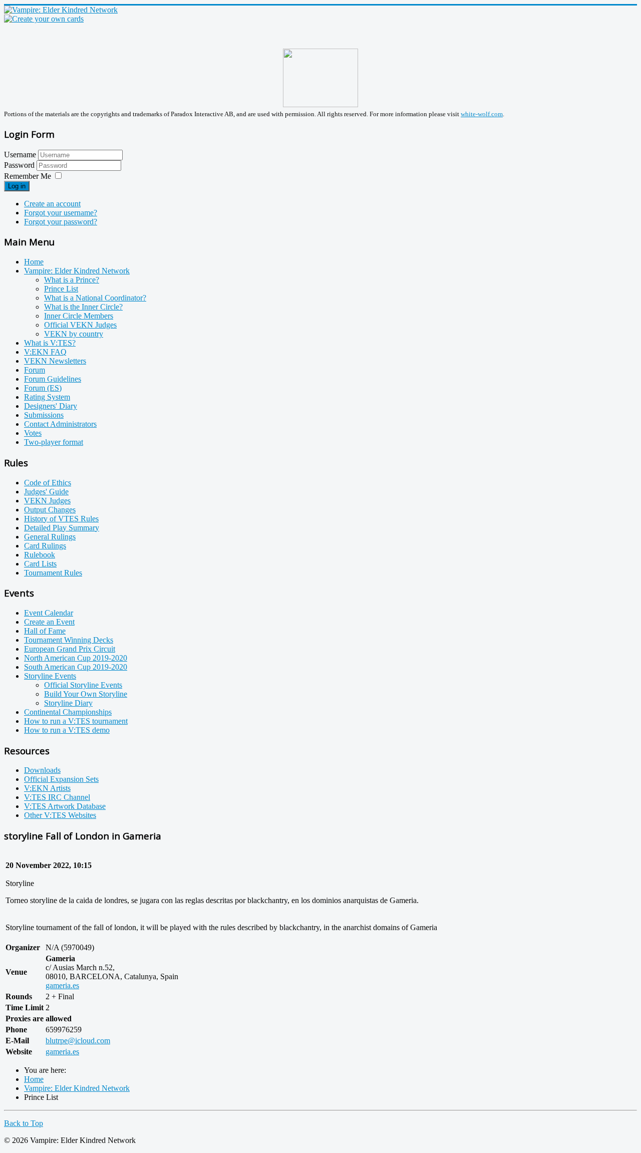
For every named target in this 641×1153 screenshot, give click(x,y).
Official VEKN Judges (80, 325)
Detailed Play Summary (61, 527)
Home (34, 261)
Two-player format (53, 442)
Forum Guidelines (52, 379)
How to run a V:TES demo (67, 730)
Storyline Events (50, 676)
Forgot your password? (60, 221)
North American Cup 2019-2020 (75, 658)
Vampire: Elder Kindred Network (77, 270)
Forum (34, 370)
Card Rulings (45, 545)
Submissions (44, 415)
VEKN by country (73, 334)
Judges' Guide (46, 491)
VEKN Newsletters (55, 361)
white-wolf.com (482, 114)
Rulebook (39, 554)
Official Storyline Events (83, 685)
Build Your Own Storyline (85, 694)
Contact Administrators (60, 424)
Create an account (52, 203)
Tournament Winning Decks (68, 640)
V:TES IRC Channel (57, 797)
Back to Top (23, 1123)
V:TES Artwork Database (65, 806)
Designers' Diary (50, 406)
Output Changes (50, 509)
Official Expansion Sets (61, 779)
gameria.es (62, 985)
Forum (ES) (43, 388)
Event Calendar (48, 613)
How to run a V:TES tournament (76, 721)
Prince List (61, 288)
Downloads (42, 770)
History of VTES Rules (61, 518)
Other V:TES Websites (60, 815)
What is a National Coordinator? (95, 298)
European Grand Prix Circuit (69, 649)
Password (20, 165)
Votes (33, 433)
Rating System (47, 397)
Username (20, 154)
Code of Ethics (47, 482)
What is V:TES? (50, 343)
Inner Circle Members (78, 316)
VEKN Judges (47, 500)
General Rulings (50, 536)
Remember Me (27, 176)
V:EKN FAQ (45, 352)
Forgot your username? (60, 212)
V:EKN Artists (47, 788)
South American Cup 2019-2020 (75, 667)
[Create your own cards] (44, 19)
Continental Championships (68, 712)
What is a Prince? (71, 279)
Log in (17, 186)
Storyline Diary (68, 703)
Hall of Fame (45, 631)
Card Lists (40, 563)
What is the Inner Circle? (83, 307)
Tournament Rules (53, 572)
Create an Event (49, 622)
